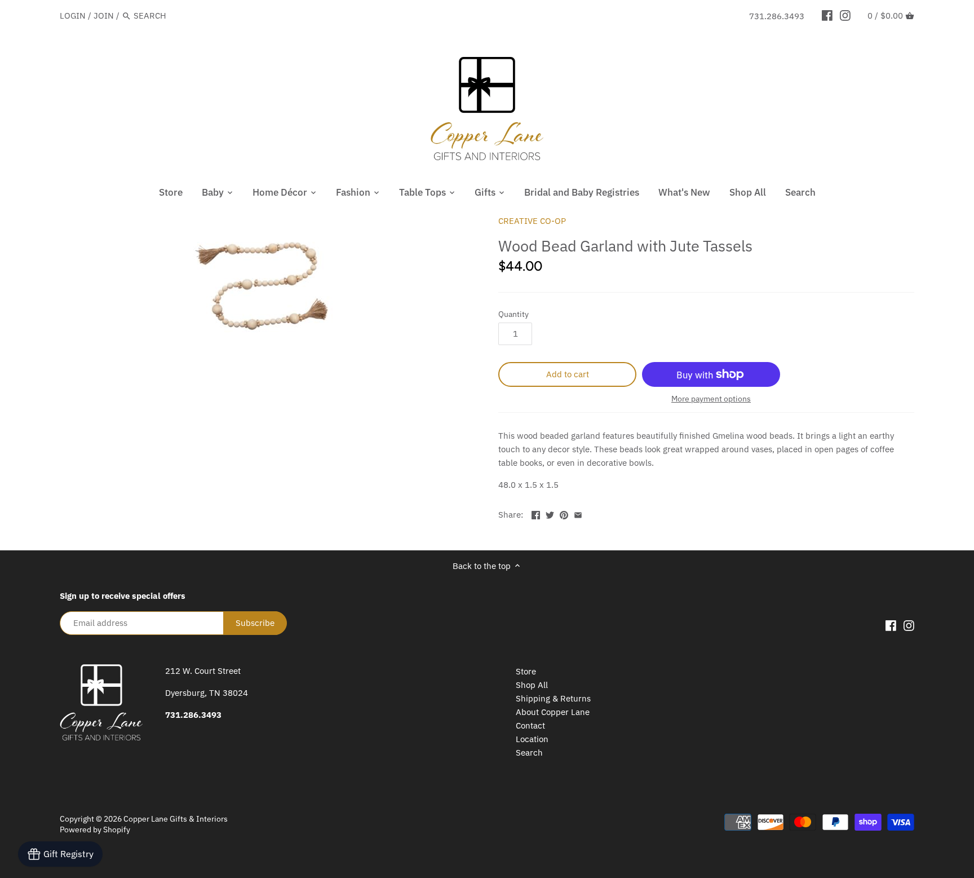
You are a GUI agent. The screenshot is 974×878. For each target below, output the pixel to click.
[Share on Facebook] (536, 513)
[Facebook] (827, 15)
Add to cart (567, 374)
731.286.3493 (776, 16)
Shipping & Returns (553, 698)
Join (104, 15)
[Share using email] (578, 513)
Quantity (513, 314)
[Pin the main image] (564, 513)
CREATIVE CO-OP (532, 220)
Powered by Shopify (95, 829)
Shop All (532, 685)
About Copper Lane (553, 712)
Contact (530, 725)
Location (532, 739)
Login (73, 15)
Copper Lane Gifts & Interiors (175, 819)
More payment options (711, 399)
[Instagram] (845, 15)
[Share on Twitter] (550, 513)
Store (526, 671)
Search (529, 752)
